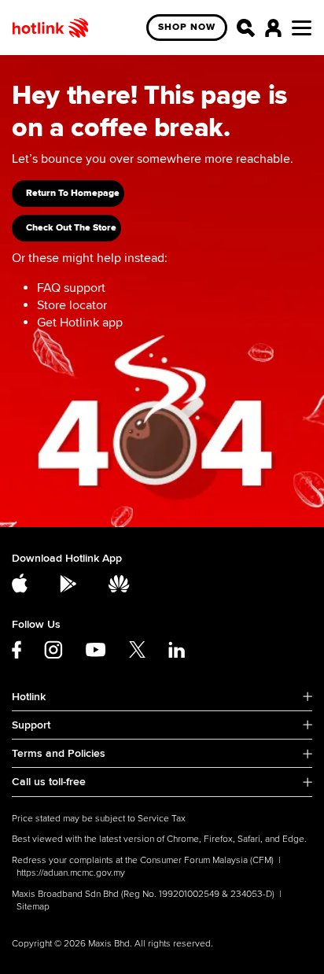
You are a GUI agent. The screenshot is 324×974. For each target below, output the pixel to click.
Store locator (72, 305)
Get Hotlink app (80, 322)
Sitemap (33, 907)
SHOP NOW (186, 27)
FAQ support (71, 288)
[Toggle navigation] (301, 27)
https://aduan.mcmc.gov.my (71, 873)
